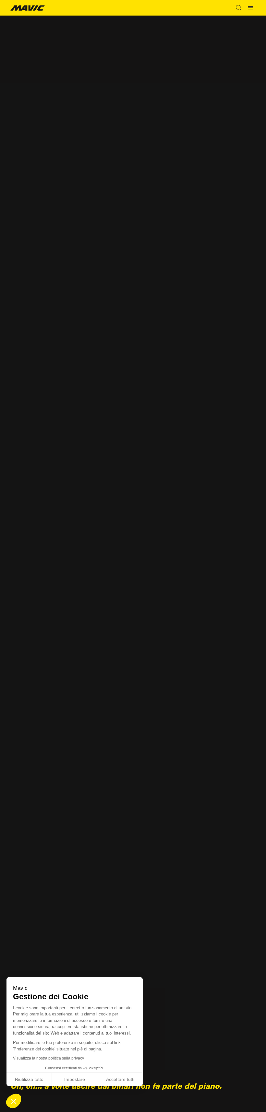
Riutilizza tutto (29, 1079)
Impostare (74, 1079)
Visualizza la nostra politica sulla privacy (48, 1058)
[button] (13, 1101)
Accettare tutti (120, 1079)
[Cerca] (238, 8)
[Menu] (250, 8)
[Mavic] (27, 8)
